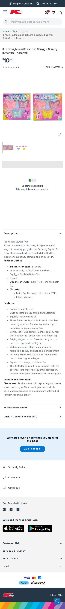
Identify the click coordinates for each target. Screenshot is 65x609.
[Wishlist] (53, 12)
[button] (5, 11)
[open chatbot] (57, 602)
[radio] (8, 147)
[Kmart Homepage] (16, 12)
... (23, 31)
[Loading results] (32, 180)
